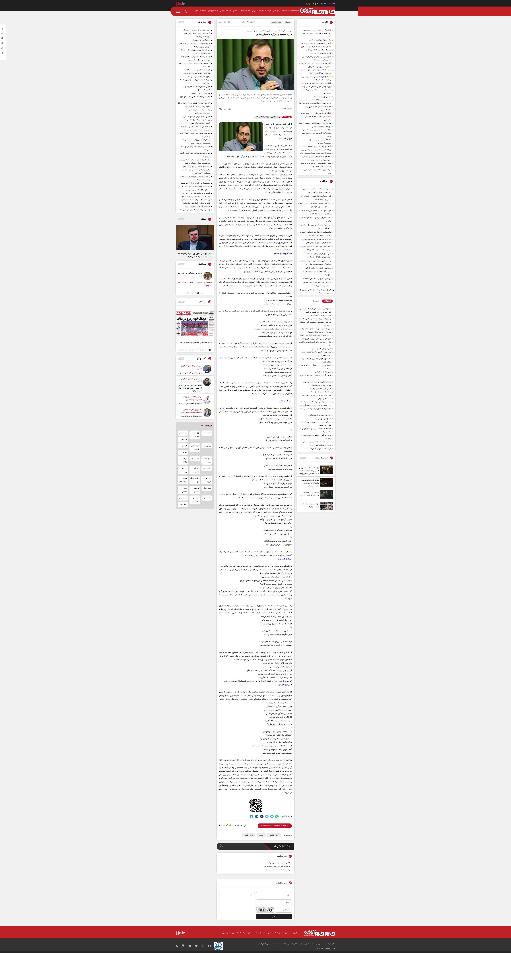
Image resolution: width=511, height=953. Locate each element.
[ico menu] (179, 11)
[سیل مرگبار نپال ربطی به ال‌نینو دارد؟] (207, 369)
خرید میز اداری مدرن (195, 500)
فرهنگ (287, 22)
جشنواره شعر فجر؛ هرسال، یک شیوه (277, 866)
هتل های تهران (184, 470)
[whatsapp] (277, 816)
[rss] (2, 53)
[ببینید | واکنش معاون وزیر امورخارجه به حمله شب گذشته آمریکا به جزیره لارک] (195, 237)
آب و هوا (246, 932)
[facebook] (261, 816)
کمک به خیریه (208, 480)
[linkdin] (256, 816)
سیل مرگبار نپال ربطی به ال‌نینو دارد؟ (190, 372)
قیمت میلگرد (182, 498)
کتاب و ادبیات (276, 22)
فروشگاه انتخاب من (195, 470)
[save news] (229, 22)
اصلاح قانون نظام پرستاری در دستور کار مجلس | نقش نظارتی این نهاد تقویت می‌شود (190, 388)
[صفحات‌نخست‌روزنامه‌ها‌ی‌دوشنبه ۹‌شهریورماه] (195, 323)
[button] (201, 293)
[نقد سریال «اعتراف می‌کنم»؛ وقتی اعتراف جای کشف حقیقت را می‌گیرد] (326, 482)
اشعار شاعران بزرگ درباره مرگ (279, 863)
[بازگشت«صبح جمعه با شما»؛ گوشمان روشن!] (326, 506)
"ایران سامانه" (320, 948)
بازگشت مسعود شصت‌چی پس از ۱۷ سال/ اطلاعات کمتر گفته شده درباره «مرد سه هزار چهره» (309, 470)
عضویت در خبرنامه (258, 932)
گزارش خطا (223, 825)
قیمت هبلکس (184, 490)
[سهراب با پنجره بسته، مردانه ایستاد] (207, 400)
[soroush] (251, 816)
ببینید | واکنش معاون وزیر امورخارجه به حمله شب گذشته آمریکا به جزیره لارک (194, 255)
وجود (261, 835)
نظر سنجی (226, 932)
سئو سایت (207, 433)
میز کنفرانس (183, 504)
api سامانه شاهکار (195, 435)
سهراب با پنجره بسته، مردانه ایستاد (190, 403)
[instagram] (2, 29)
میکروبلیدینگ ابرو (194, 480)
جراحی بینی (207, 445)
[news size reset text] (225, 109)
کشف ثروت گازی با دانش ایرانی (191, 416)
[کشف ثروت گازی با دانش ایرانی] (207, 413)
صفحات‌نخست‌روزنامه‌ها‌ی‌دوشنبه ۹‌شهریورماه (196, 342)
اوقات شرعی (236, 932)
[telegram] (2, 34)
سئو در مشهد (195, 458)
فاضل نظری (249, 835)
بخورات (185, 452)
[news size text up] (220, 109)
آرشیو (270, 932)
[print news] (220, 22)
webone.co (207, 468)
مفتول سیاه (207, 488)
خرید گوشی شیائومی (195, 447)
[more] (303, 458)
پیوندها (277, 932)
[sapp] (2, 48)
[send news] (225, 22)
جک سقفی (207, 498)
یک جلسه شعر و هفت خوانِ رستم (278, 869)
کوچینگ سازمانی (196, 490)
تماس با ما (294, 932)
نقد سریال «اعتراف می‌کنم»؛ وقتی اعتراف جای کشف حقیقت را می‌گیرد (310, 483)
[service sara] (323, 4)
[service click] (308, 4)
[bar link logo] (180, 4)
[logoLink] (317, 11)
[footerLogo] (319, 933)
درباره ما (285, 932)
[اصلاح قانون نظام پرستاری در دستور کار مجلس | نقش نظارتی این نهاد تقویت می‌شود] (207, 385)
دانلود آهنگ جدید (207, 460)
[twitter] (2, 39)
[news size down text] (229, 109)
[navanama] (332, 4)
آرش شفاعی (274, 835)
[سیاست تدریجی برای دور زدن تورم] (207, 276)
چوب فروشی (183, 433)
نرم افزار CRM (184, 460)
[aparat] (2, 43)
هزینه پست (183, 445)
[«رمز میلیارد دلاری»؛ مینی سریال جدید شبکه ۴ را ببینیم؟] (326, 494)
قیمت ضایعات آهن (183, 480)
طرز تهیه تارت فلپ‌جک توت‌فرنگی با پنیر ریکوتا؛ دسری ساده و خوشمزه (315, 291)
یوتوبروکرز (184, 439)
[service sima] (315, 4)
